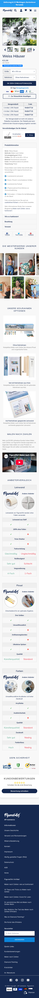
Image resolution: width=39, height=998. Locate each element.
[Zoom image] (19, 32)
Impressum (8, 852)
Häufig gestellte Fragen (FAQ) (15, 857)
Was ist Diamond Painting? (14, 917)
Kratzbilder (8, 967)
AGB (5, 867)
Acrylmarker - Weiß (18, 134)
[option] (10, 49)
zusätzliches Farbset (11, 202)
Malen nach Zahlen (11, 957)
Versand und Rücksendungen (15, 836)
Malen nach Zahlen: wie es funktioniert (18, 884)
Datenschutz (9, 862)
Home (6, 873)
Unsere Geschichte (11, 830)
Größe (7, 71)
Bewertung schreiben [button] (19, 791)
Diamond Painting (11, 962)
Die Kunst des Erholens (13, 922)
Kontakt (7, 846)
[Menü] (35, 10)
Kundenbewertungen (12, 951)
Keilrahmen (8, 77)
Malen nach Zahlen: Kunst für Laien (17, 897)
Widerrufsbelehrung (11, 841)
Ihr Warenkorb (9, 973)
